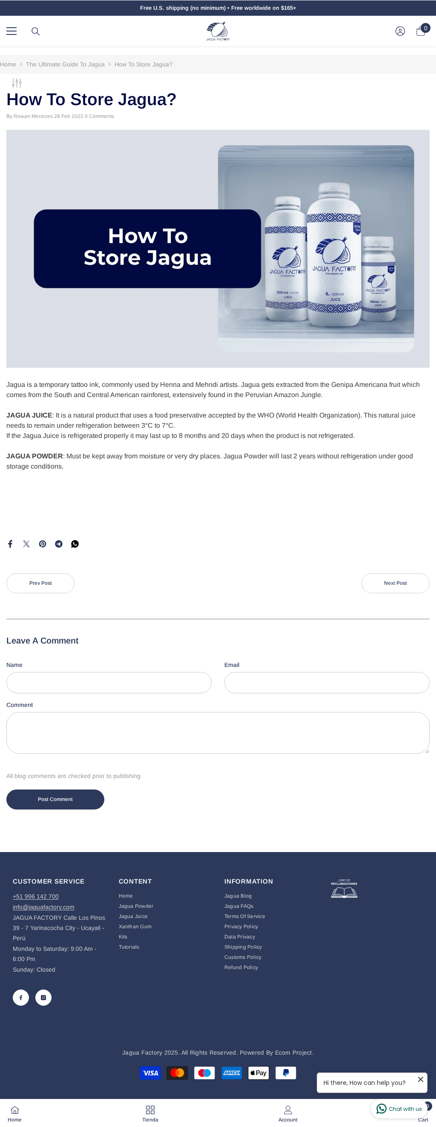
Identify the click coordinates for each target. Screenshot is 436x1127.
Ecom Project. (294, 1052)
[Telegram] (59, 543)
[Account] (400, 31)
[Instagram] (43, 998)
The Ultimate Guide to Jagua (65, 64)
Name (14, 664)
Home (8, 64)
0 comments (99, 116)
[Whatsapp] (75, 543)
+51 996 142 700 (36, 896)
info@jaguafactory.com (44, 907)
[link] (288, 1113)
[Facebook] (10, 543)
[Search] (36, 31)
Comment (19, 704)
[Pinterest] (42, 543)
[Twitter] (26, 543)
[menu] (11, 31)
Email (231, 664)
